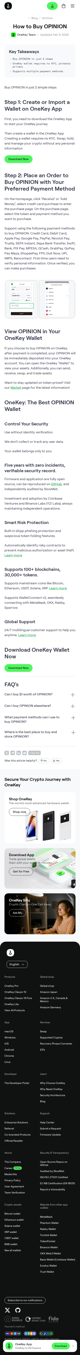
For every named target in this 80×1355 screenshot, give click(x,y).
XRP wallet (10, 1231)
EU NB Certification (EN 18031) (57, 1183)
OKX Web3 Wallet (50, 1253)
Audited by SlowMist (52, 1171)
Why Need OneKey (51, 1089)
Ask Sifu (17, 912)
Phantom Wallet (49, 1222)
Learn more (13, 555)
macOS (8, 1031)
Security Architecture (52, 1095)
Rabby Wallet (48, 1229)
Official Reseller (13, 1140)
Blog (42, 1101)
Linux (7, 1061)
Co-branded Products (17, 1134)
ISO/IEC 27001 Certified (54, 1177)
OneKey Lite (11, 1004)
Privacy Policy (12, 1180)
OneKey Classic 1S (15, 991)
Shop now (19, 812)
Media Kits (10, 1174)
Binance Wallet (49, 1247)
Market (15, 387)
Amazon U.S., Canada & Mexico (54, 1000)
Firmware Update (50, 1134)
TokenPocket (47, 1241)
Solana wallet (12, 1225)
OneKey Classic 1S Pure (18, 998)
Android (9, 1049)
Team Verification (14, 1192)
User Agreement (14, 1186)
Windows (10, 1037)
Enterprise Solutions (16, 1122)
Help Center (47, 1122)
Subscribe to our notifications (25, 1300)
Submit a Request (50, 1128)
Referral (9, 1128)
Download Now (18, 159)
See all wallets (12, 1250)
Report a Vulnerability (52, 1189)
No (45, 760)
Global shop (47, 985)
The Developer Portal (16, 1083)
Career (8, 1168)
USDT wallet (11, 1238)
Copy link (34, 753)
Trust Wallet (47, 1271)
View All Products (14, 1010)
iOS (6, 1043)
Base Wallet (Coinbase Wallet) (57, 1259)
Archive (47, 18)
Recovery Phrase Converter (56, 1043)
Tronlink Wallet (48, 1235)
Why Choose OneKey (52, 1083)
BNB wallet (10, 1244)
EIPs (42, 1049)
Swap (43, 1031)
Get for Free (21, 871)
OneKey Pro (11, 985)
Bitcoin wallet (12, 1213)
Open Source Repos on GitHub (53, 1163)
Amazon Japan (48, 991)
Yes (58, 760)
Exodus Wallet (48, 1265)
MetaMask (46, 1216)
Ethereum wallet (14, 1219)
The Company (12, 1161)
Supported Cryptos (51, 1037)
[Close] (73, 1346)
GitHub (56, 484)
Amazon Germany (50, 1007)
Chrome (9, 1055)
